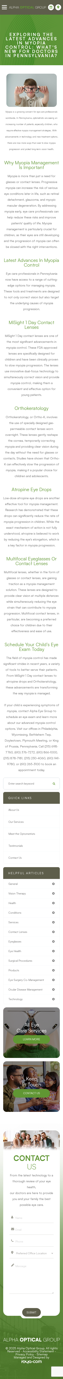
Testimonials (15, 845)
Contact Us (15, 857)
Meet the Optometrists (21, 833)
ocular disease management (25, 989)
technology (15, 999)
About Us (13, 810)
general (13, 884)
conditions (14, 912)
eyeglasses (14, 941)
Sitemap (42, 1354)
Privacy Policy (24, 1354)
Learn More (31, 1039)
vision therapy (17, 893)
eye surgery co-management (26, 980)
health (12, 903)
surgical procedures (20, 960)
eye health (14, 951)
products (13, 970)
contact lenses (17, 932)
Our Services (16, 821)
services (13, 922)
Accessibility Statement (38, 1351)
